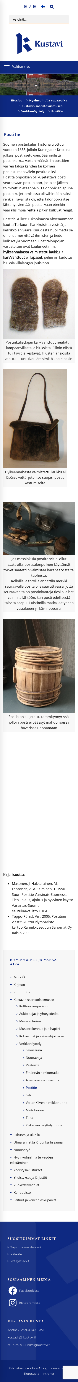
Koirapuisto (22, 1192)
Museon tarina (30, 1021)
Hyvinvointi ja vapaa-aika (48, 100)
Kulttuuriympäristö (33, 1006)
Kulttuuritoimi (24, 992)
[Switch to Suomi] (43, 6)
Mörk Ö (19, 977)
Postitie (31, 1087)
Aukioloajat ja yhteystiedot (39, 1013)
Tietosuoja (31, 1374)
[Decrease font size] (25, 6)
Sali (28, 1095)
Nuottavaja (34, 1057)
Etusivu (16, 100)
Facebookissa (29, 1291)
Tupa (29, 1117)
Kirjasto (19, 984)
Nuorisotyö (22, 1150)
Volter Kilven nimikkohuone (46, 1102)
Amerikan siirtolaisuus (42, 1080)
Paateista (32, 1065)
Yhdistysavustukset (28, 1170)
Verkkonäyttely (32, 111)
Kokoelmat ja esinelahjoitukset (42, 1036)
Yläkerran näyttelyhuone (44, 1125)
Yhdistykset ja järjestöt (30, 1177)
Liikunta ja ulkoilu (27, 1135)
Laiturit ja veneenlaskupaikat (35, 1200)
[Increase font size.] (34, 6)
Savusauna (34, 1050)
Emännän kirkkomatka (42, 1072)
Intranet (48, 1374)
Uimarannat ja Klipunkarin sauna (38, 1142)
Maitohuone (35, 1110)
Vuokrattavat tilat (26, 1185)
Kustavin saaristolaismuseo (42, 106)
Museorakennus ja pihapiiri (39, 1028)
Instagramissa (29, 1303)
